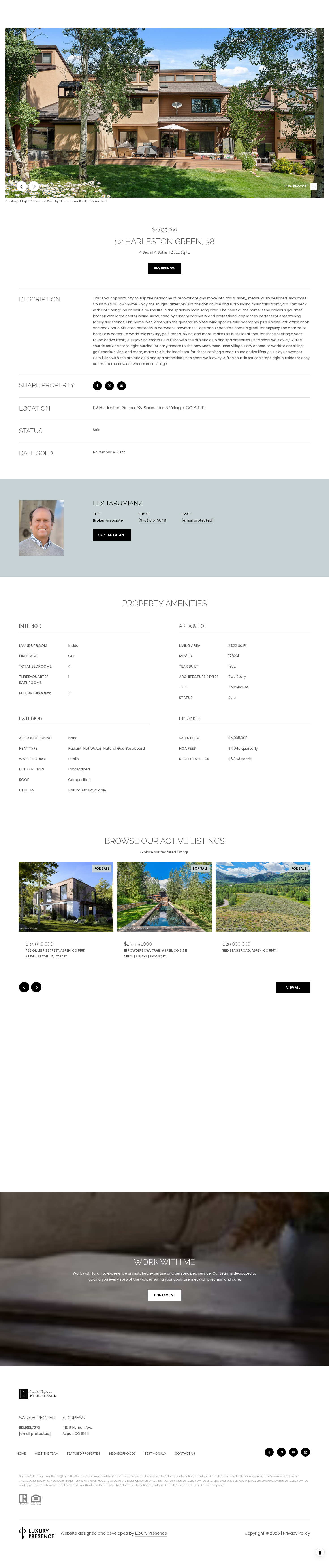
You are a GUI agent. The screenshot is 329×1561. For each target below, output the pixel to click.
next (34, 186)
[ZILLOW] (305, 1452)
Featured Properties (83, 1453)
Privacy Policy (296, 1533)
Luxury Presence (151, 1533)
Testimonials (155, 1453)
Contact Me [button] (164, 1295)
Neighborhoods (122, 1453)
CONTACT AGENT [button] (112, 535)
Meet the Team (46, 1453)
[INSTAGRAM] (281, 1452)
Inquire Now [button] (164, 268)
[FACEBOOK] (269, 1452)
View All (293, 987)
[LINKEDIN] (293, 1452)
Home (21, 1453)
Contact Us (185, 1454)
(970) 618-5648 (152, 520)
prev (22, 186)
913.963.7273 (29, 1427)
